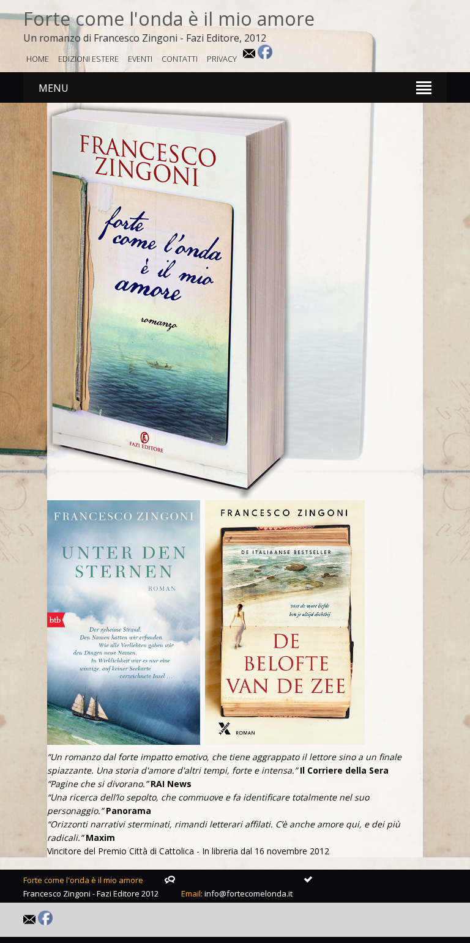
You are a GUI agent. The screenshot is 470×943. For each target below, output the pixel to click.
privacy (222, 58)
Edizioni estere (88, 58)
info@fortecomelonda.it (248, 893)
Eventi (140, 58)
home (37, 58)
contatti (180, 58)
